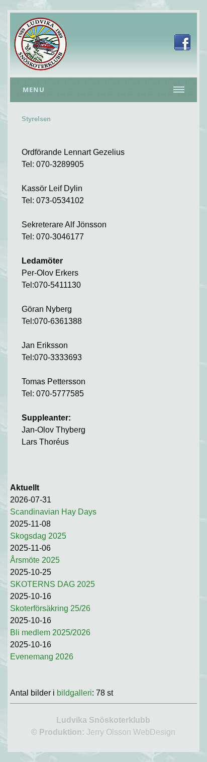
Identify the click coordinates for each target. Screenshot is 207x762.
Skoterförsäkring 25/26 (50, 608)
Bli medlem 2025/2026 (50, 632)
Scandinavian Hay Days (53, 511)
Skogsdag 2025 (38, 536)
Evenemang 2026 (41, 656)
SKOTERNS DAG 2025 (52, 584)
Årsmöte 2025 (35, 560)
